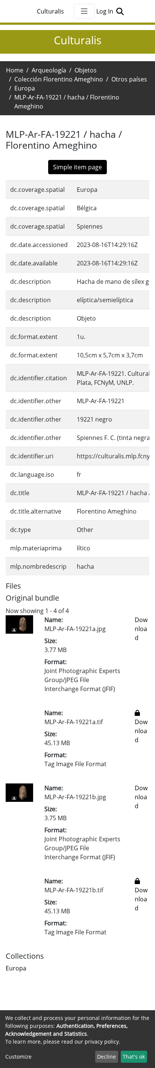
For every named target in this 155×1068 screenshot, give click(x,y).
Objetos (85, 70)
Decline (106, 1056)
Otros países (129, 79)
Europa (24, 88)
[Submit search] (120, 11)
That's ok (134, 1056)
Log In (105, 11)
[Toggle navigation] (84, 11)
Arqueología (49, 70)
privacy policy (102, 1041)
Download (141, 629)
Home (14, 70)
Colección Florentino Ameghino (58, 79)
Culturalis (50, 11)
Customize (18, 1056)
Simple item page (77, 167)
